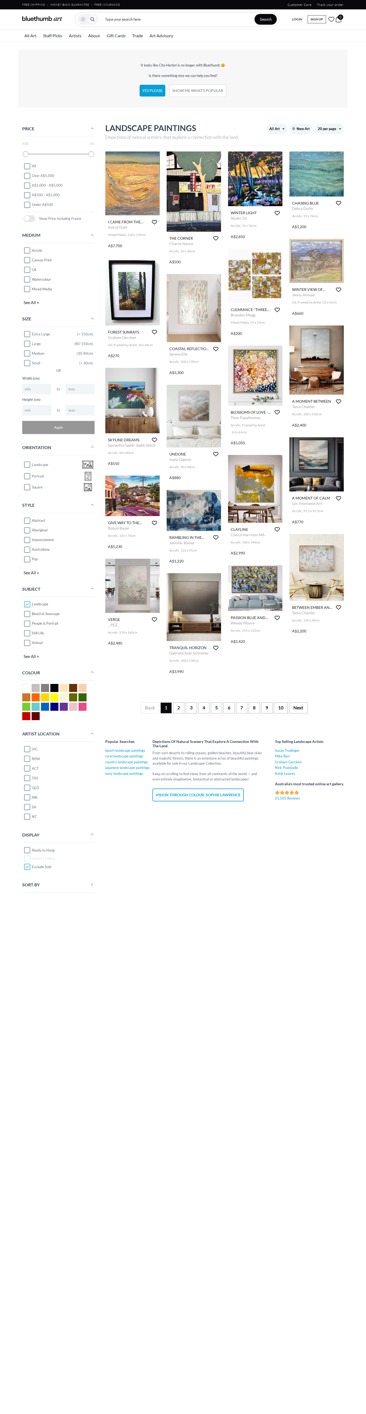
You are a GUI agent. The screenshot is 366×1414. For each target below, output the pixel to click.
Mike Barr (282, 756)
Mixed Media (42, 289)
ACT (35, 768)
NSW (36, 759)
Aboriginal (39, 530)
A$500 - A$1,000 (46, 195)
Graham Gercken (288, 762)
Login (297, 19)
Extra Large (41, 334)
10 (280, 707)
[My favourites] (331, 19)
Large (36, 344)
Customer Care (299, 5)
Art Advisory (161, 35)
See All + (31, 302)
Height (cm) (31, 399)
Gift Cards (116, 35)
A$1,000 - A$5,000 (47, 185)
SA (34, 807)
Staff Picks (52, 35)
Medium (38, 353)
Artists (75, 35)
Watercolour (41, 279)
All (34, 166)
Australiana (41, 549)
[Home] (42, 18)
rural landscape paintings (124, 756)
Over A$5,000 (43, 175)
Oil (34, 270)
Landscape (40, 604)
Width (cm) (31, 378)
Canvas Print (42, 260)
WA (35, 797)
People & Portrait (45, 623)
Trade (137, 35)
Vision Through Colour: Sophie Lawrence (198, 795)
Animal (37, 643)
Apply (58, 427)
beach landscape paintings (125, 750)
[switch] (29, 218)
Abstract (38, 520)
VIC (35, 749)
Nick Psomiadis (286, 767)
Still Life (38, 633)
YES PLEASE (152, 90)
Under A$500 (42, 204)
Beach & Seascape (46, 614)
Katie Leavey (285, 773)
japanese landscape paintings (127, 767)
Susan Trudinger (287, 750)
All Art (30, 35)
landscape (40, 464)
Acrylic (37, 250)
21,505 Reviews (287, 798)
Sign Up (317, 19)
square (37, 487)
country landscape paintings (126, 762)
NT (34, 817)
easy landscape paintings (124, 773)
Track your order (330, 5)
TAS (35, 778)
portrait (38, 476)
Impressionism (43, 540)
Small (36, 363)
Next (298, 707)
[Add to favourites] (154, 222)
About (94, 35)
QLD (35, 788)
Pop (35, 559)
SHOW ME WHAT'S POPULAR (197, 90)
